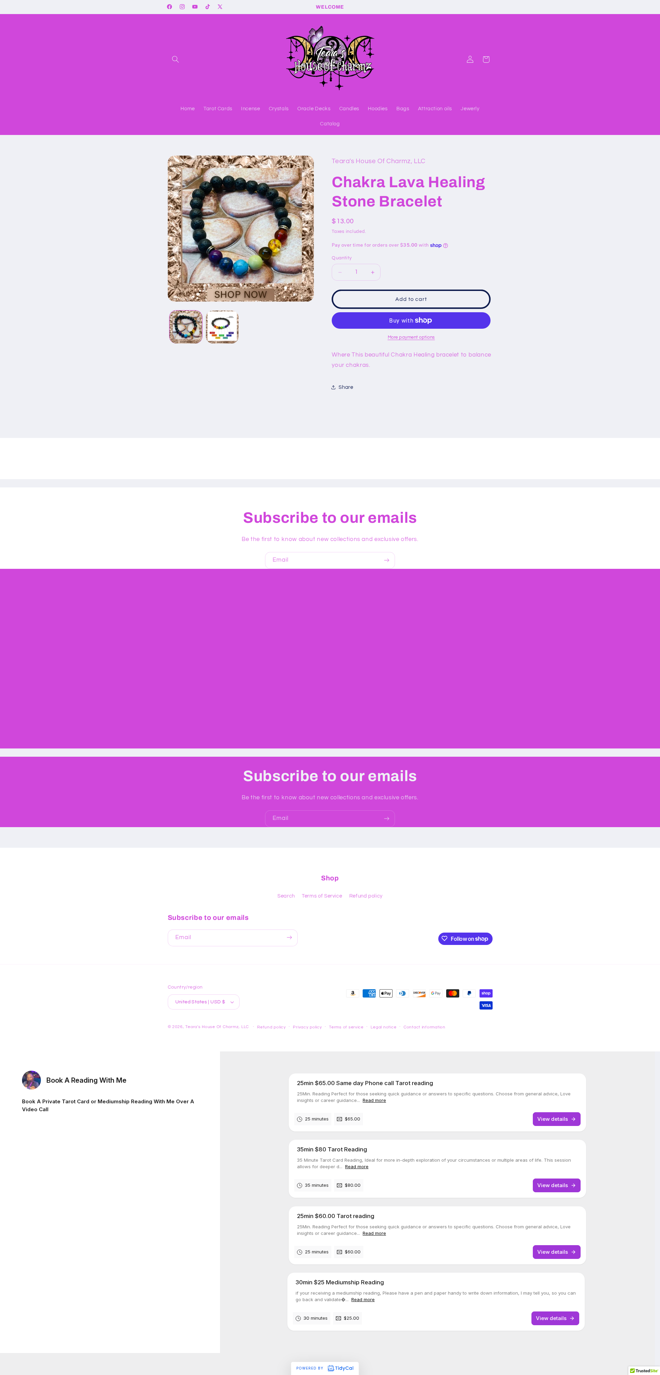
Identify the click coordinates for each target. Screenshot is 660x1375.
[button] (176, 59)
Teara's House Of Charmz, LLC (217, 1027)
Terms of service (346, 1027)
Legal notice (383, 1027)
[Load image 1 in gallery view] (185, 327)
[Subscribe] (387, 560)
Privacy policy (307, 1027)
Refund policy (366, 896)
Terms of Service (322, 896)
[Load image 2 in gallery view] (222, 327)
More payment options (411, 337)
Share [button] (346, 387)
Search (286, 896)
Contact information (425, 1027)
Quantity (342, 258)
